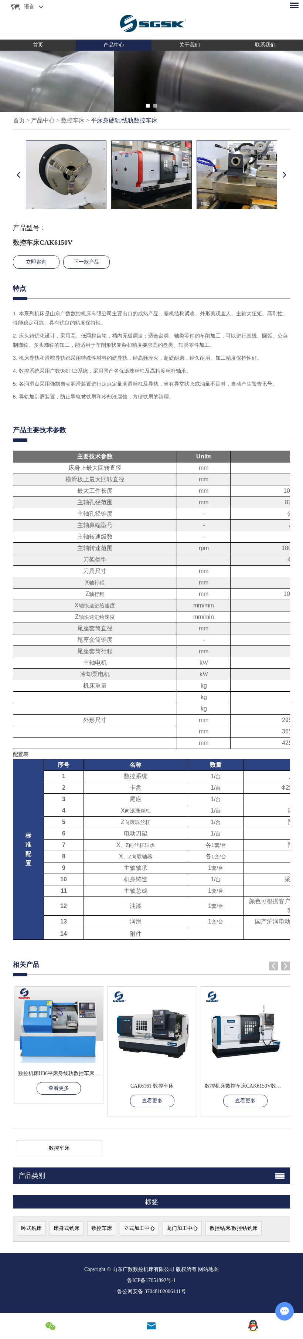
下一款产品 (86, 262)
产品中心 (113, 45)
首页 (38, 45)
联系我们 (265, 45)
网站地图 (208, 1269)
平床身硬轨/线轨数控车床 (124, 120)
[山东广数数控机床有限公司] (151, 20)
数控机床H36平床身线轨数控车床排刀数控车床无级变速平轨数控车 (95, 1073)
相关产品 (26, 964)
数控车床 (73, 120)
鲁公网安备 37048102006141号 (151, 1291)
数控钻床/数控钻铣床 (234, 1228)
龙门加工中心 (182, 1228)
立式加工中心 (139, 1228)
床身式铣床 (66, 1228)
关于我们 (189, 45)
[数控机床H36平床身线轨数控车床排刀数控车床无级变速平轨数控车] (58, 1025)
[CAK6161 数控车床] (152, 1031)
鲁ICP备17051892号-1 (151, 1280)
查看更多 (58, 1088)
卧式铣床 (31, 1228)
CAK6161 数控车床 (152, 1086)
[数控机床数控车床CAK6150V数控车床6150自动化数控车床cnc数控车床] (245, 1031)
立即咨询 (36, 262)
